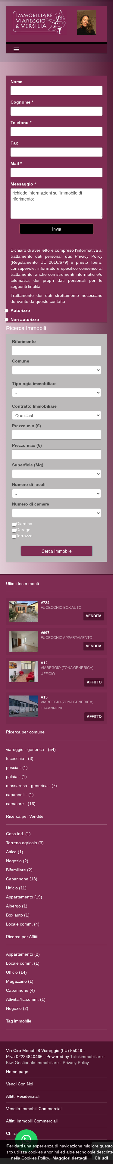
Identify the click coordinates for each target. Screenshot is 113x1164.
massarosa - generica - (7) (31, 785)
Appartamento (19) (24, 897)
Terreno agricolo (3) (25, 842)
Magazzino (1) (19, 981)
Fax (14, 143)
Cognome (22, 102)
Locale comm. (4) (22, 924)
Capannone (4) (20, 990)
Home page (17, 1071)
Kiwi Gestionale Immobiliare (32, 1062)
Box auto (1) (18, 915)
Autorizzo (20, 310)
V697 (45, 633)
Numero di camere (30, 504)
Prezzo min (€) (26, 425)
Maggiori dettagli (69, 1158)
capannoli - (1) (20, 794)
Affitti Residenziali (22, 1096)
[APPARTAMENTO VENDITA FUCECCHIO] (23, 641)
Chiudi (101, 1158)
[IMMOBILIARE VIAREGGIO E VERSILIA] (56, 22)
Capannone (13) (21, 878)
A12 (44, 663)
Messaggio (23, 184)
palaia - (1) (16, 776)
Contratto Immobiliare (34, 406)
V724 (45, 603)
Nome (16, 81)
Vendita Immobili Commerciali (34, 1108)
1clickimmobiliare (86, 1056)
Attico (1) (14, 851)
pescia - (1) (17, 767)
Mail (16, 163)
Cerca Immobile (57, 551)
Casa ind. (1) (18, 833)
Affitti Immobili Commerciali (32, 1121)
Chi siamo (15, 1133)
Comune (20, 361)
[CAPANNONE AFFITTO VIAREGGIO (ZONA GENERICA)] (23, 705)
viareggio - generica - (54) (31, 749)
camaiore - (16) (21, 803)
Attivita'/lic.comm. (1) (26, 999)
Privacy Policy (88, 256)
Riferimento (24, 341)
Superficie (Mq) (27, 464)
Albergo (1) (16, 906)
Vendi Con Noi (19, 1084)
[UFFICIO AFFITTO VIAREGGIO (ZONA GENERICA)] (23, 671)
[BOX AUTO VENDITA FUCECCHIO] (23, 611)
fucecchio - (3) (19, 758)
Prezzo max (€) (27, 445)
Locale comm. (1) (22, 963)
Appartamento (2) (23, 954)
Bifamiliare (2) (19, 869)
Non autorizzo (25, 319)
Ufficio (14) (16, 972)
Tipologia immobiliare (34, 383)
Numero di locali (29, 484)
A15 (44, 697)
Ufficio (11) (16, 887)
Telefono (21, 122)
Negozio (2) (17, 860)
